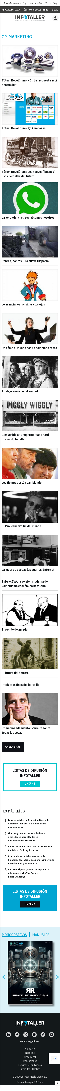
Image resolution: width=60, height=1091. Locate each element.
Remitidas (39, 3)
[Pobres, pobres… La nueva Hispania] (30, 241)
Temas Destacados (12, 3)
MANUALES (40, 934)
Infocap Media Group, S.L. (34, 1076)
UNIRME (30, 783)
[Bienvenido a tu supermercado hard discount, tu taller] (30, 415)
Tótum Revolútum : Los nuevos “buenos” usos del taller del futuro (28, 173)
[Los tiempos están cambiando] (30, 463)
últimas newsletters (36, 9)
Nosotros (30, 1052)
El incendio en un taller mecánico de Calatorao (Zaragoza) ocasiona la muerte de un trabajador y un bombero (29, 860)
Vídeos (48, 3)
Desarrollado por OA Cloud (29, 1082)
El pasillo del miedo (14, 629)
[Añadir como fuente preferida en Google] (54, 1058)
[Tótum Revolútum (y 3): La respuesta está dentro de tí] (30, 61)
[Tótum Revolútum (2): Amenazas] (30, 109)
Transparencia (30, 1060)
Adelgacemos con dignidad (20, 391)
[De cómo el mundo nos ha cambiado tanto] (30, 328)
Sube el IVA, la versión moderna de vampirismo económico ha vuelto (25, 583)
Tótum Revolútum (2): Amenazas (23, 128)
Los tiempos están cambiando (21, 482)
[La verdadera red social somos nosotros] (30, 198)
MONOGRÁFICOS (14, 934)
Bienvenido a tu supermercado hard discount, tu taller (25, 437)
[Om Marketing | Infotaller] (30, 18)
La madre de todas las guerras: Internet (28, 569)
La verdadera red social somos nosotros (28, 217)
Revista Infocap (11, 9)
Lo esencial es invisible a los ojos (23, 304)
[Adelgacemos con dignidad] (30, 372)
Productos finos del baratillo (20, 685)
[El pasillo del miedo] (30, 610)
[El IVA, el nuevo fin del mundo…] (30, 507)
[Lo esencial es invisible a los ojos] (30, 285)
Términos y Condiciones (30, 1065)
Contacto (30, 1048)
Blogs (55, 3)
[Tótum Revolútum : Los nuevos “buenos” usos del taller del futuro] (30, 152)
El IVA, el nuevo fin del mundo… (23, 526)
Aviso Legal (30, 1056)
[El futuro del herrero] (30, 653)
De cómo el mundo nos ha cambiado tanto (29, 348)
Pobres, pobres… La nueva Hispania (25, 261)
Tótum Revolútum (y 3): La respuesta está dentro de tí (29, 82)
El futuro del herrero (15, 673)
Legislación (28, 3)
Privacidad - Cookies (30, 1069)
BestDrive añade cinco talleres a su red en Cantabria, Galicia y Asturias (28, 848)
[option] (30, 973)
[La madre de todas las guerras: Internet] (30, 550)
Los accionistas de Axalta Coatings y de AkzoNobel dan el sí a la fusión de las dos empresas (26, 823)
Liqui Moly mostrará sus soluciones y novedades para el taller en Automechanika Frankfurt (24, 837)
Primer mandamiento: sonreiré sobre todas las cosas (26, 730)
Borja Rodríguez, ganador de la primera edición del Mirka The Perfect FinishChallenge (26, 873)
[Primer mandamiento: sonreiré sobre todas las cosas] (30, 709)
